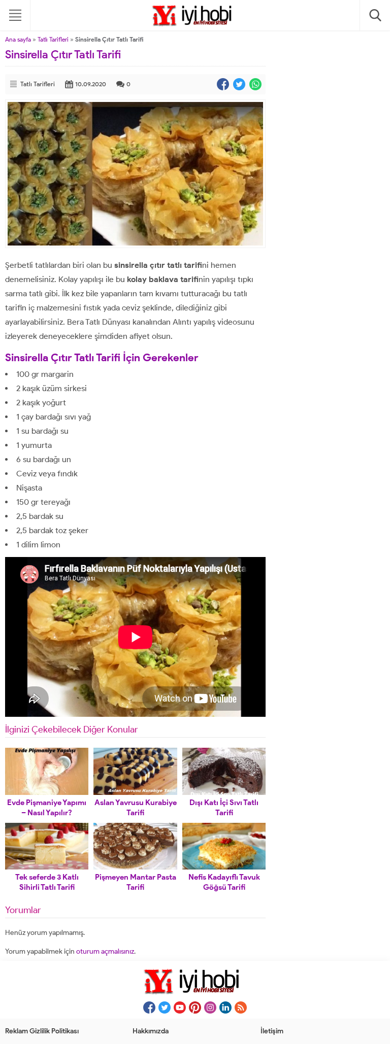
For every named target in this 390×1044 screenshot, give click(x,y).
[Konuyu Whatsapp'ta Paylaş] (255, 84)
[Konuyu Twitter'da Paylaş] (239, 84)
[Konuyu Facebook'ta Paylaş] (223, 84)
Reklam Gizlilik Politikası (42, 1031)
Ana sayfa (18, 39)
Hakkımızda (151, 1031)
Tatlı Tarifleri (53, 39)
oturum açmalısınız (105, 951)
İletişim (272, 1031)
